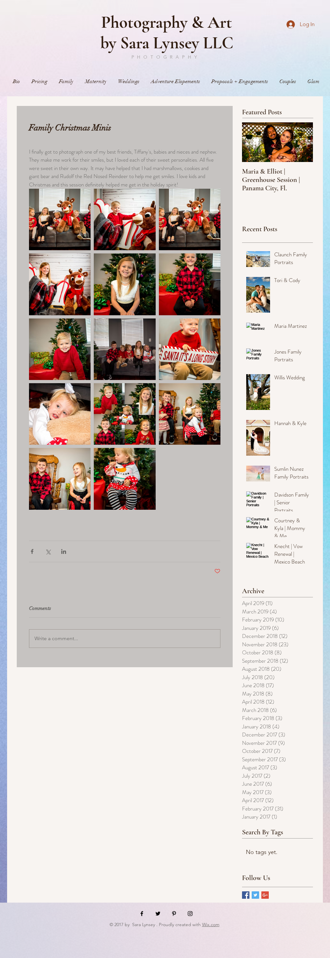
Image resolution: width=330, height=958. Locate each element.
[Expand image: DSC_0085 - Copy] (189, 349)
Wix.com (210, 924)
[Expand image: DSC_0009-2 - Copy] (60, 478)
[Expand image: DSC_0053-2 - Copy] (60, 414)
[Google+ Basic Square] (265, 895)
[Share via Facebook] (32, 551)
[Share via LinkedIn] (64, 551)
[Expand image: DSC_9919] (60, 219)
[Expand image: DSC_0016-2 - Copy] (189, 414)
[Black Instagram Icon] (190, 913)
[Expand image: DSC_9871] (189, 284)
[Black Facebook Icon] (142, 913)
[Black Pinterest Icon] (174, 913)
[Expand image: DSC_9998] (124, 478)
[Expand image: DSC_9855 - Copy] (60, 349)
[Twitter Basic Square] (255, 895)
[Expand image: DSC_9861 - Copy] (124, 284)
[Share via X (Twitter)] (48, 551)
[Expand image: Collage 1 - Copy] (124, 414)
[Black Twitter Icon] (158, 913)
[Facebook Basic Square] (245, 895)
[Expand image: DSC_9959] (124, 219)
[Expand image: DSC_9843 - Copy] (124, 349)
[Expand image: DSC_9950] (60, 284)
